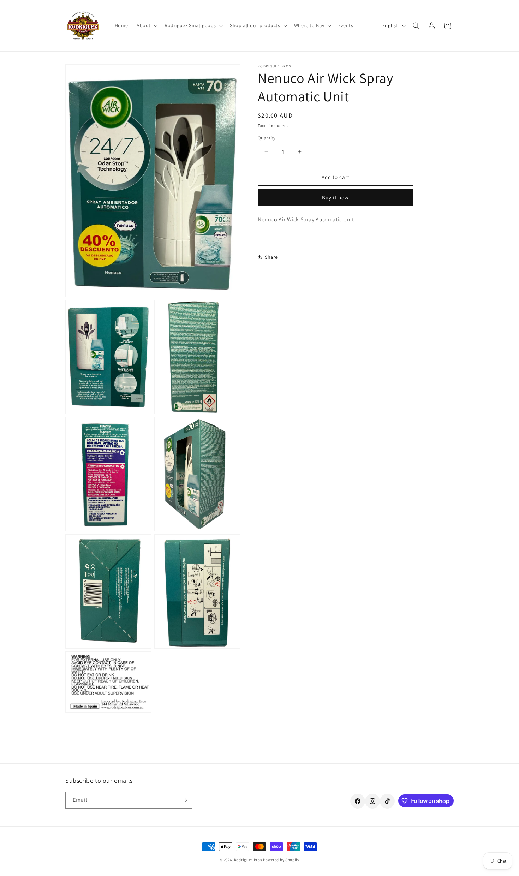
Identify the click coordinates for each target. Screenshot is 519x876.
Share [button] (271, 257)
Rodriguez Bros (248, 859)
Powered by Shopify (281, 859)
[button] (146, 25)
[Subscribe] (184, 800)
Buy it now (335, 197)
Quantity (266, 138)
